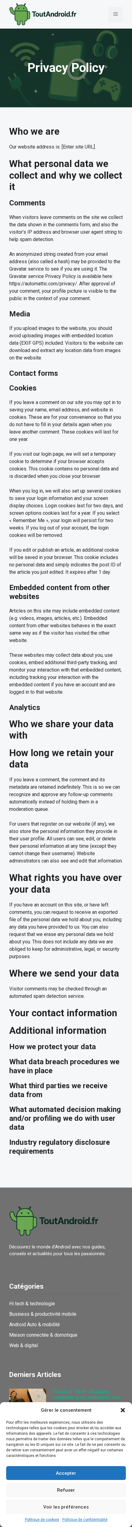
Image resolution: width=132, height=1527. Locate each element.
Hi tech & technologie (32, 1304)
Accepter (66, 1473)
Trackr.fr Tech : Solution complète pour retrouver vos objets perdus (86, 1397)
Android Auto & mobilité (34, 1324)
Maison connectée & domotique (43, 1335)
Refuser (66, 1490)
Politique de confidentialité (84, 1519)
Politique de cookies (42, 1519)
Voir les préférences (66, 1507)
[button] (123, 1410)
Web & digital (23, 1345)
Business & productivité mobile (42, 1314)
